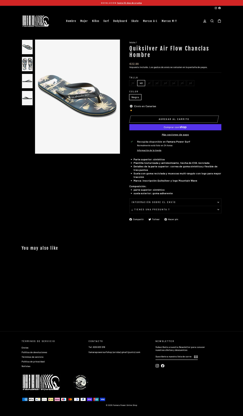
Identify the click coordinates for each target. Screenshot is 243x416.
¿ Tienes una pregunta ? (151, 209)
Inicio (132, 42)
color (134, 91)
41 (149, 83)
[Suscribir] (196, 357)
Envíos (25, 347)
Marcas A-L (150, 21)
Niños (95, 21)
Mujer (84, 21)
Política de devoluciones (34, 352)
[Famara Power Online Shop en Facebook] (162, 365)
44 (173, 83)
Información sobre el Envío (154, 202)
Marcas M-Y (169, 21)
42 (157, 83)
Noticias (26, 366)
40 (141, 83)
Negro (135, 97)
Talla (133, 77)
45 (182, 83)
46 (190, 83)
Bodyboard (120, 21)
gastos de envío (162, 67)
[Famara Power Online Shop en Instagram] (157, 365)
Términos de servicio (32, 357)
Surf (106, 21)
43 (165, 83)
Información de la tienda (149, 150)
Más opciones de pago (175, 134)
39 (132, 83)
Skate (135, 21)
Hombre (71, 21)
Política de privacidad (33, 361)
